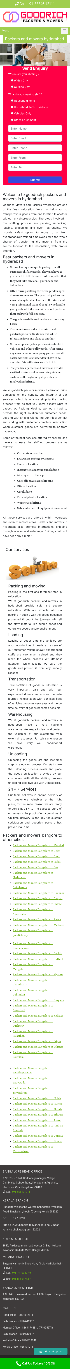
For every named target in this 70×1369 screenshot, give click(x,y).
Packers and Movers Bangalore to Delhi (36, 851)
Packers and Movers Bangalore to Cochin (37, 953)
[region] (35, 54)
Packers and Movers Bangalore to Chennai (38, 893)
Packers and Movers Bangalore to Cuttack (38, 959)
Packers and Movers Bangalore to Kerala (37, 1141)
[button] (33, 63)
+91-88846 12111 (41, 4)
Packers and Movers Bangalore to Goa (35, 867)
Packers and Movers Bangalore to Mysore (38, 974)
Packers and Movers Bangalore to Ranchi (37, 1103)
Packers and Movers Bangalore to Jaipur (37, 1041)
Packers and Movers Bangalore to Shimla (37, 1109)
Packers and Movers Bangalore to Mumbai (38, 845)
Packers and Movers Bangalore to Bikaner (38, 1047)
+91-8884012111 (22, 1191)
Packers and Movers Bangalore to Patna (37, 919)
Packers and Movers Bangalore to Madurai (38, 925)
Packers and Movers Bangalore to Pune (36, 856)
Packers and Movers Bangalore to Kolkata (38, 1015)
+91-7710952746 (22, 1272)
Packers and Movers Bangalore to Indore (37, 904)
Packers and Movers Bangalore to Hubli (37, 862)
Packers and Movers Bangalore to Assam (37, 1120)
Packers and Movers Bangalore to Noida (37, 1098)
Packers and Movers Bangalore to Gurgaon (38, 1000)
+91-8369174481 (22, 1279)
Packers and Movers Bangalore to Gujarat (38, 1135)
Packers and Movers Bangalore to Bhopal (37, 898)
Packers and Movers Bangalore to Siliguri (38, 1114)
